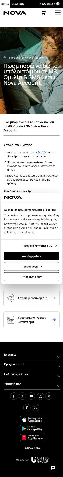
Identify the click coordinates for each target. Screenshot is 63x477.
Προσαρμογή (30, 266)
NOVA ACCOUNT (47, 4)
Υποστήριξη (16, 57)
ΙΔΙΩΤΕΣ (5, 4)
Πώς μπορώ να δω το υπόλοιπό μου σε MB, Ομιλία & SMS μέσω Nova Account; (29, 126)
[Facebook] (13, 396)
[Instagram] (40, 396)
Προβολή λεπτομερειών (37, 245)
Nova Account (34, 57)
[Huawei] (32, 437)
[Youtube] (31, 396)
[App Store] (32, 419)
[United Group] (32, 460)
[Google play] (32, 428)
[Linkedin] (48, 396)
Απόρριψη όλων (32, 276)
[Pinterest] (26, 408)
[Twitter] (22, 396)
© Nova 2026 (32, 448)
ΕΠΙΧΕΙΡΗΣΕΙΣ (18, 4)
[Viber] (35, 408)
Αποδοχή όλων (31, 256)
